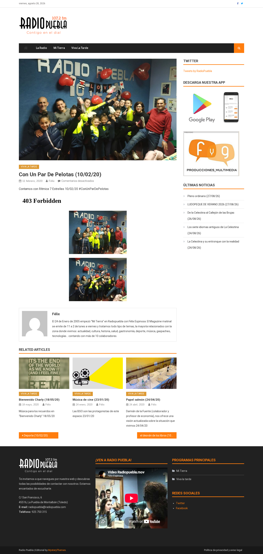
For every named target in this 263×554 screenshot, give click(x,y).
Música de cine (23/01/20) (91, 399)
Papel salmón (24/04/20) (143, 399)
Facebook (182, 508)
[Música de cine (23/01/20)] (98, 373)
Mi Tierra (59, 47)
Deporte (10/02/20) (36, 435)
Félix (51, 180)
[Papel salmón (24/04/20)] (151, 373)
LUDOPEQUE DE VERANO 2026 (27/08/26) (213, 204)
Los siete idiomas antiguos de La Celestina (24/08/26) (213, 230)
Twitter (180, 503)
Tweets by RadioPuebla (197, 71)
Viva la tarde (79, 47)
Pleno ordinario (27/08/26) (204, 196)
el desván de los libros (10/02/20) (158, 435)
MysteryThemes (57, 550)
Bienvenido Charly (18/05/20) (39, 399)
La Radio (41, 47)
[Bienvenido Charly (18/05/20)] (44, 373)
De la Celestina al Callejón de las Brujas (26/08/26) (211, 215)
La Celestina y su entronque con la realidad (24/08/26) (213, 244)
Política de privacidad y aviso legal (223, 550)
